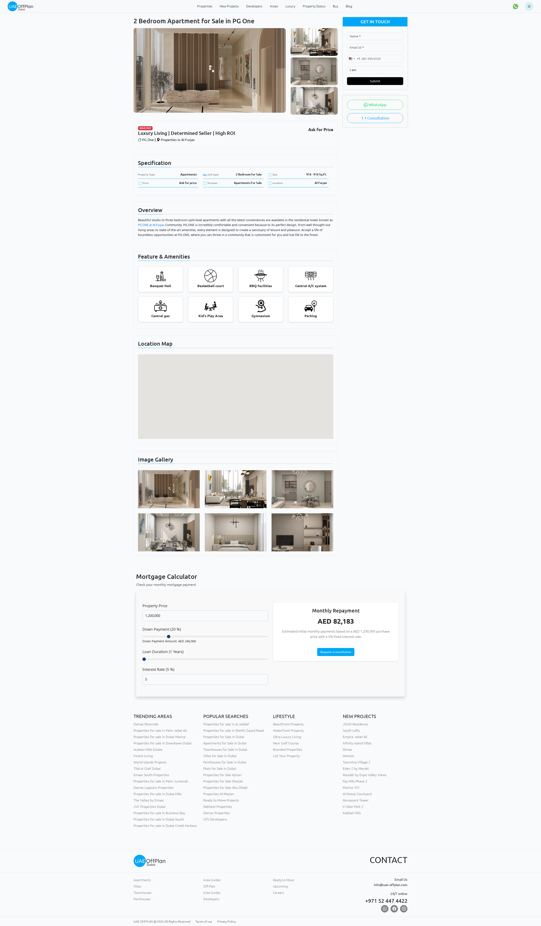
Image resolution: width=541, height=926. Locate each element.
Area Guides (211, 880)
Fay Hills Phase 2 (355, 781)
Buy (335, 6)
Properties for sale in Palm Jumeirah (161, 781)
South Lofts (351, 730)
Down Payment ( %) (161, 629)
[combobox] (353, 58)
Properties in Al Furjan (177, 140)
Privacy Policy (226, 921)
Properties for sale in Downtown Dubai (162, 743)
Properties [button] (204, 6)
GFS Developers (215, 819)
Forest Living (143, 756)
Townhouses (142, 892)
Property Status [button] (314, 6)
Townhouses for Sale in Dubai (225, 749)
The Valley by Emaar (149, 800)
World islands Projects (150, 762)
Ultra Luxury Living (287, 737)
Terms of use (203, 921)
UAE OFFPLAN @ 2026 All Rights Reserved (162, 921)
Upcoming (280, 886)
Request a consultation (335, 652)
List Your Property (286, 756)
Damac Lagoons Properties (154, 787)
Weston (348, 756)
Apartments (188, 174)
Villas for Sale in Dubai (219, 756)
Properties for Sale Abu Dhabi (225, 787)
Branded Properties (287, 749)
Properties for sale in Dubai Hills (158, 794)
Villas (137, 886)
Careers (278, 892)
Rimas (347, 749)
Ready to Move (283, 880)
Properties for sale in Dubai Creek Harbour (165, 825)
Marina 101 (351, 787)
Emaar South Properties (151, 775)
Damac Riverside (146, 724)
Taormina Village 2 (356, 762)
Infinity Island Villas (357, 743)
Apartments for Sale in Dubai (224, 743)
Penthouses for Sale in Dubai (224, 762)
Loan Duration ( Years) (162, 651)
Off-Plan (209, 886)
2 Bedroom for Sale (249, 174)
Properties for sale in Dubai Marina (160, 737)
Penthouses (142, 899)
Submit (375, 81)
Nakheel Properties (217, 806)
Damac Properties (216, 813)
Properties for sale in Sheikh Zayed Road (233, 730)
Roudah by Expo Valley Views (365, 775)
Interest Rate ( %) (158, 669)
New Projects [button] (229, 6)
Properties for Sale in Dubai (223, 737)
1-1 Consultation (375, 118)
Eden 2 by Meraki (356, 768)
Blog (349, 6)
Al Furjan (321, 183)
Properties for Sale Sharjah (223, 781)
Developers (211, 899)
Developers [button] (254, 6)
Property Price (154, 605)
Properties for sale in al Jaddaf (226, 724)
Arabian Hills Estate (148, 749)
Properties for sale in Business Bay (159, 813)
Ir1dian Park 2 (353, 806)
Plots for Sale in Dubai (219, 768)
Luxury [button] (290, 6)
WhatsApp (377, 105)
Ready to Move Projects (221, 800)
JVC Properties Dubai (149, 806)
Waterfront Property (288, 730)
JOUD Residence (355, 724)
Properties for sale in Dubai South (159, 819)
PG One (147, 140)
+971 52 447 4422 (386, 901)
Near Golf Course (286, 743)
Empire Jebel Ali (355, 737)
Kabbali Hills (352, 813)
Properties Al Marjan (218, 794)
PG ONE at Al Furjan (151, 225)
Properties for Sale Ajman (222, 775)
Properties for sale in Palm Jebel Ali (160, 730)
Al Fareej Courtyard (357, 794)
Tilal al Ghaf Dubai (147, 768)
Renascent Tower (356, 800)
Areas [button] (274, 6)
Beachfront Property (288, 724)
